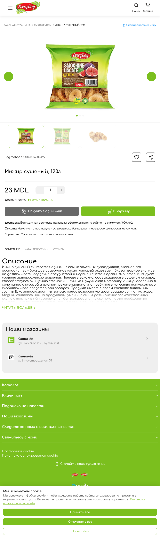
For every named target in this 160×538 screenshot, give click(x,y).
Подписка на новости (23, 406)
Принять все (80, 512)
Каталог (10, 385)
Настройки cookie (18, 451)
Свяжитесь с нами (19, 437)
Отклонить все (80, 521)
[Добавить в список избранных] (136, 157)
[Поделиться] (150, 157)
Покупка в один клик (45, 211)
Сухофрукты (42, 25)
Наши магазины (17, 416)
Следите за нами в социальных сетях (38, 427)
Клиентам (12, 395)
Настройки (80, 531)
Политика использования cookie (30, 455)
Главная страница (17, 25)
